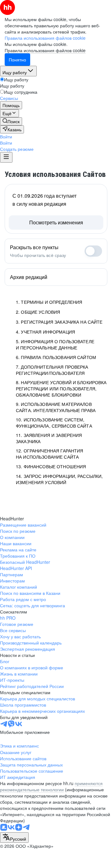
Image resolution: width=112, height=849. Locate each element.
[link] (11, 121)
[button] (6, 136)
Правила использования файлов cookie (45, 50)
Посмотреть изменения (56, 222)
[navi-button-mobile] (6, 157)
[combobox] (14, 837)
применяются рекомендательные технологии (51, 786)
